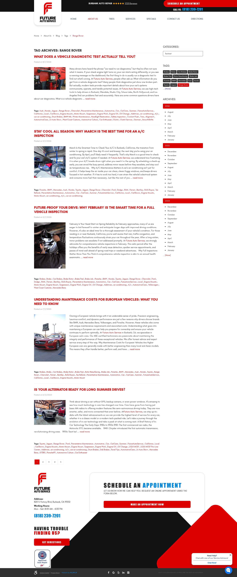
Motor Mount (79, 114)
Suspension (91, 114)
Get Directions (51, 542)
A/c (156, 114)
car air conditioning (42, 117)
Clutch (115, 120)
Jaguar (55, 111)
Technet (168, 54)
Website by (69, 573)
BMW (50, 190)
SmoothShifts (147, 120)
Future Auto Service (103, 78)
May (169, 124)
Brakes (42, 279)
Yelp (118, 572)
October (171, 159)
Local (46, 114)
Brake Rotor (68, 279)
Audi (41, 111)
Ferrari (132, 190)
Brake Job (89, 279)
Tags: (166, 65)
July (169, 116)
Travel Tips (115, 450)
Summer (132, 111)
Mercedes (57, 190)
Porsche (43, 190)
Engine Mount (52, 285)
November (172, 155)
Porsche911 (51, 453)
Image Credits (44, 573)
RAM (126, 190)
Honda (47, 111)
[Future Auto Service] (47, 12)
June (169, 120)
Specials (151, 19)
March (170, 132)
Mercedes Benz (59, 288)
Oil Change (124, 114)
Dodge (120, 190)
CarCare (124, 111)
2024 (167, 201)
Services (130, 19)
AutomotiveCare (41, 120)
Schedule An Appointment (184, 3)
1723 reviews (131, 3)
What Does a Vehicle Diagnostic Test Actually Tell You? (84, 56)
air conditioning (146, 114)
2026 (167, 106)
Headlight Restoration (100, 117)
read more (90, 98)
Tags (66, 36)
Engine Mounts (66, 114)
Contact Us (173, 19)
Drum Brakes (57, 117)
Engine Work (102, 114)
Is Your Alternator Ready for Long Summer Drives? (79, 389)
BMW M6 (67, 117)
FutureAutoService (145, 111)
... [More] (167, 89)
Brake (49, 279)
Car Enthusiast (105, 120)
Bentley (140, 190)
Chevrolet (75, 111)
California (38, 114)
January (171, 140)
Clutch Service (126, 120)
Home (73, 19)
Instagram (128, 572)
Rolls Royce (149, 190)
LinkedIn (123, 572)
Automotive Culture (89, 120)
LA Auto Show (55, 120)
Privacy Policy (55, 573)
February (171, 136)
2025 (167, 145)
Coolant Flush (133, 117)
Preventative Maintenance (92, 111)
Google (113, 572)
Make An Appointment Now (147, 504)
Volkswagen (153, 285)
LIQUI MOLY (134, 447)
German (137, 120)
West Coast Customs (71, 120)
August (170, 112)
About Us (93, 19)
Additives (135, 114)
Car (117, 111)
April (170, 128)
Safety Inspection (118, 117)
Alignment (150, 117)
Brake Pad (79, 279)
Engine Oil (113, 114)
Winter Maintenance (81, 117)
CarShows (54, 114)
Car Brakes (57, 279)
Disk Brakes (104, 450)
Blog (58, 36)
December (172, 151)
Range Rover (78, 36)
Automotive (109, 111)
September (172, 163)
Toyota (78, 190)
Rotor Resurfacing (92, 372)
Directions (197, 19)
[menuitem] (73, 19)
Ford (114, 190)
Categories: (171, 46)
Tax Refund (80, 375)
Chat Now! (212, 562)
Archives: (169, 99)
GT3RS (42, 453)
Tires (111, 19)
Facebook (108, 572)
